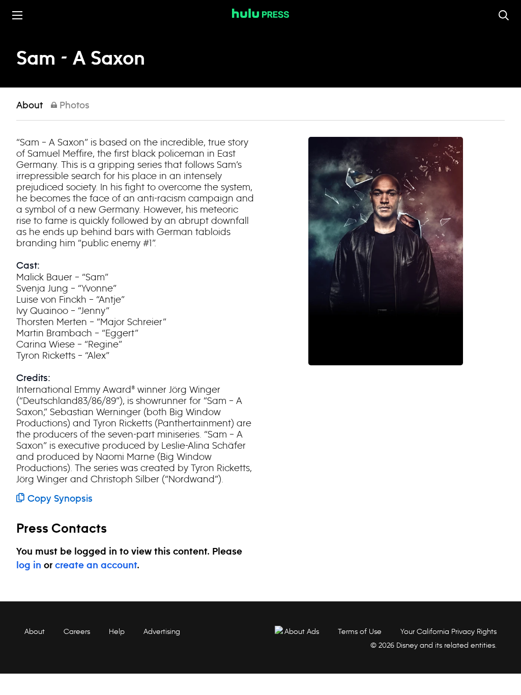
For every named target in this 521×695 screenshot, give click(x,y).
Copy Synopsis (60, 499)
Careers (77, 631)
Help (117, 631)
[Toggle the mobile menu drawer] (17, 15)
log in (28, 566)
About (29, 106)
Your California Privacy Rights (448, 631)
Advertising (161, 631)
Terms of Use (360, 631)
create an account (96, 566)
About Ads (301, 631)
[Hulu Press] (260, 13)
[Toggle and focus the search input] (504, 15)
